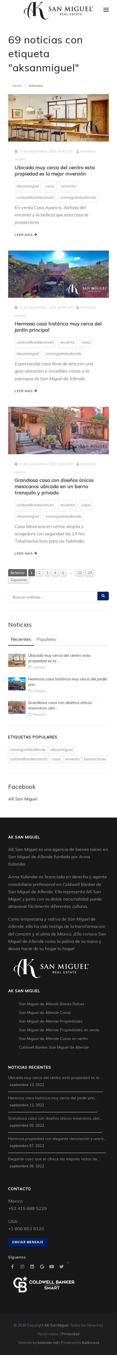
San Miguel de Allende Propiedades (51, 1021)
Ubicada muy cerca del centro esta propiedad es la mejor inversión (55, 170)
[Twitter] (61, 1266)
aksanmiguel (28, 186)
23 (90, 572)
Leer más (24, 235)
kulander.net (48, 1342)
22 (80, 572)
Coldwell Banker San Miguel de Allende (54, 1047)
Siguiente (18, 579)
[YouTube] (51, 1266)
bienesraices (95, 759)
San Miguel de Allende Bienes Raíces (51, 1003)
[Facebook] (12, 1266)
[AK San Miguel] (58, 11)
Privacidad (70, 1334)
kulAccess (90, 1342)
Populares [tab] (46, 639)
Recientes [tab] (21, 639)
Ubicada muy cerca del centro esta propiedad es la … (59, 658)
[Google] (42, 1266)
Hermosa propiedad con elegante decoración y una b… (57, 1138)
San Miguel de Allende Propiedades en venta (59, 1029)
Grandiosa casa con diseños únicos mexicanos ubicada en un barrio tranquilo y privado (54, 486)
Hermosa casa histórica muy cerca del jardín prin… (67, 682)
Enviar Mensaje (27, 1242)
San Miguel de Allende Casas (45, 1012)
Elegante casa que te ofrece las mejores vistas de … (54, 1159)
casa (50, 186)
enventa (68, 186)
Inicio (17, 86)
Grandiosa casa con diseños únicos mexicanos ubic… (60, 705)
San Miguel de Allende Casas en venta (53, 1038)
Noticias (36, 86)
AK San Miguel (22, 799)
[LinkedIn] (32, 1266)
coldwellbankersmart (35, 197)
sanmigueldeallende (78, 197)
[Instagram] (22, 1266)
